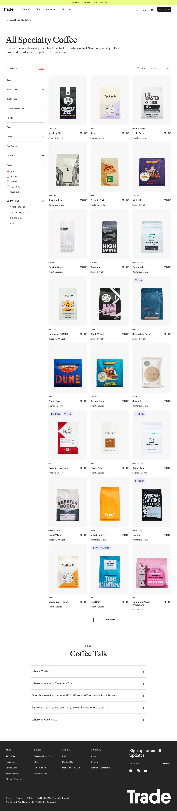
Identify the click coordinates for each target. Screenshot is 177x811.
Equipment (11, 762)
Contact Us (67, 762)
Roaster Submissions (100, 767)
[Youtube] (145, 770)
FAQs (64, 756)
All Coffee (10, 756)
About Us (94, 756)
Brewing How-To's (43, 756)
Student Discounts (14, 779)
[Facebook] (130, 770)
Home (8, 20)
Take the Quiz (40, 773)
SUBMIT (167, 763)
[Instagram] (138, 770)
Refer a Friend (12, 773)
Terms (9, 798)
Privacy (19, 798)
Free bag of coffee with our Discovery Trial (88, 2)
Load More (109, 619)
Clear (41, 68)
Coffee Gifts (11, 767)
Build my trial (164, 9)
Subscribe (66, 9)
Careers (94, 762)
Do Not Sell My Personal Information (54, 798)
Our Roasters (40, 767)
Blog (36, 762)
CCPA (30, 798)
